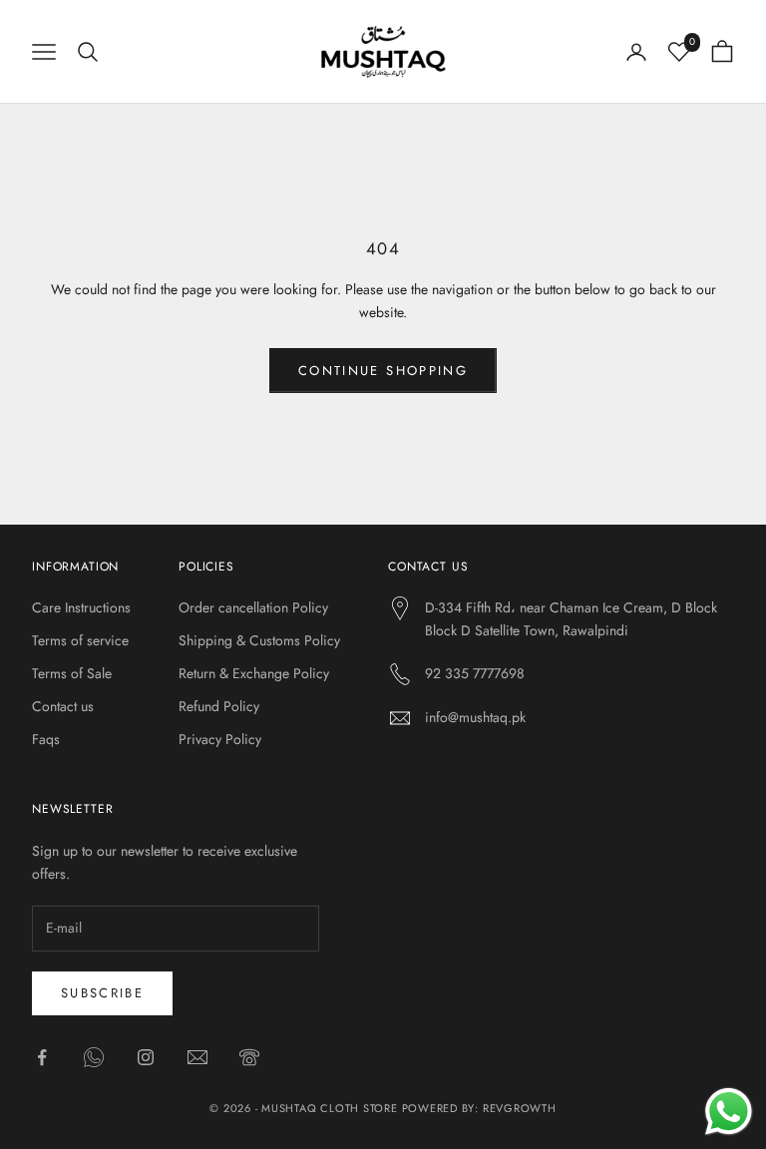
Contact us (63, 706)
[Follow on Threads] (197, 1057)
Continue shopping (383, 370)
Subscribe (102, 992)
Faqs (46, 739)
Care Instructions (81, 607)
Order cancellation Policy (253, 607)
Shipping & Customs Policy (259, 640)
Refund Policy (219, 706)
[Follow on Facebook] (42, 1057)
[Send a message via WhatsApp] (728, 1111)
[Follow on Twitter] (94, 1057)
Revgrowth (520, 1108)
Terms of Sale (72, 673)
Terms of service (80, 640)
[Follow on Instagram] (146, 1057)
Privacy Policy (220, 739)
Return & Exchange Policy (254, 673)
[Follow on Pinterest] (249, 1057)
